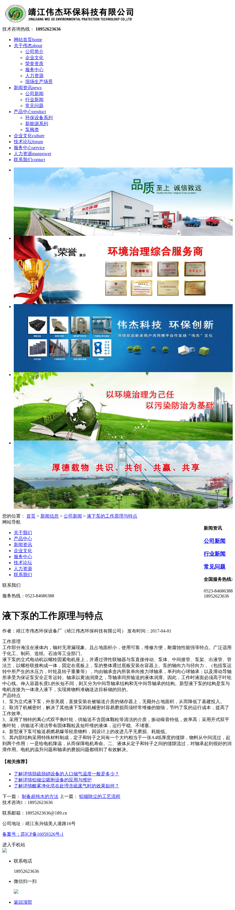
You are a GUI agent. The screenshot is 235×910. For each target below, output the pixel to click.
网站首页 (28, 39)
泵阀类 (32, 129)
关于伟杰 (28, 45)
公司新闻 (34, 93)
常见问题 (34, 105)
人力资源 (34, 75)
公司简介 (34, 51)
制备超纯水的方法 (40, 796)
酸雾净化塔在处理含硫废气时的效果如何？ (66, 785)
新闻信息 (49, 516)
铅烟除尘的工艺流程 (99, 796)
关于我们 (23, 532)
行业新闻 (34, 99)
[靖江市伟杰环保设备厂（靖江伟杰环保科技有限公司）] (68, 23)
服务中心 (34, 69)
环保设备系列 (39, 117)
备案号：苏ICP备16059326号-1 (33, 834)
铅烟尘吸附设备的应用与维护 (53, 779)
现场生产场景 (39, 81)
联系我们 (29, 159)
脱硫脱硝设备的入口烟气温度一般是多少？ (66, 773)
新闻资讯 (28, 87)
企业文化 (34, 57)
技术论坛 (28, 141)
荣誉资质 (34, 63)
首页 (31, 516)
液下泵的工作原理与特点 (112, 516)
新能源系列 (36, 123)
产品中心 (30, 111)
